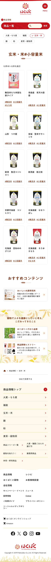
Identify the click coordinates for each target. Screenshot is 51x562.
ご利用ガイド (9, 501)
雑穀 (25, 36)
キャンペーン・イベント (13, 491)
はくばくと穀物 (10, 480)
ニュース (29, 491)
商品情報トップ (12, 389)
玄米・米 (38, 36)
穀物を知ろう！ (10, 453)
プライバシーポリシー (35, 501)
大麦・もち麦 (11, 36)
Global (28, 496)
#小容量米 (17, 102)
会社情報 (7, 485)
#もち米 (8, 105)
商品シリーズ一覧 (10, 445)
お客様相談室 (32, 480)
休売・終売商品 (10, 461)
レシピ (29, 474)
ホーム (4, 371)
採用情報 (7, 496)
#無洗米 (8, 102)
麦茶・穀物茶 (26, 41)
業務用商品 (31, 453)
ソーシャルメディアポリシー (13, 507)
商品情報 (7, 20)
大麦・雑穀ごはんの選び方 (35, 445)
